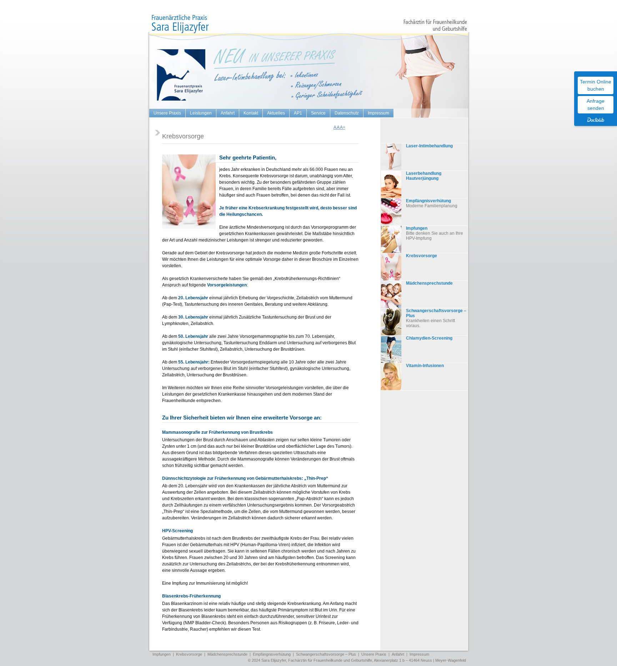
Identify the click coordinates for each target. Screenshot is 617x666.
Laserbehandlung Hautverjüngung (423, 176)
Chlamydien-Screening (429, 338)
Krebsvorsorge (421, 255)
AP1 (298, 113)
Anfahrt (228, 113)
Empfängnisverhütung (428, 200)
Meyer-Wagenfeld (450, 660)
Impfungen (416, 228)
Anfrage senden (596, 104)
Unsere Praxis (167, 113)
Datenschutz (347, 113)
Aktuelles (276, 113)
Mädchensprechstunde (429, 283)
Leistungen (201, 113)
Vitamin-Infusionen (425, 365)
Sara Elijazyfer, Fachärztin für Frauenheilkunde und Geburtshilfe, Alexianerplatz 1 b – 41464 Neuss (346, 660)
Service (318, 113)
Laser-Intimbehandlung (429, 145)
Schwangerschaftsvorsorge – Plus (436, 313)
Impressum (378, 113)
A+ (342, 127)
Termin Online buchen (595, 85)
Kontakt (251, 113)
